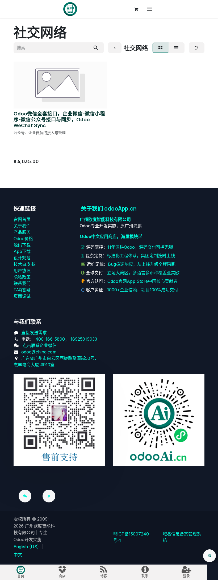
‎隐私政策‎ (22, 277)
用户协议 (22, 270)
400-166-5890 (50, 339)
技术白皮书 (24, 264)
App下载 (22, 251)
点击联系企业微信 (40, 345)
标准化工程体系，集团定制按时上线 (141, 255)
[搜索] (95, 47)
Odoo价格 (23, 238)
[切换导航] (149, 9)
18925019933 (83, 339)
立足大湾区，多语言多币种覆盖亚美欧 (143, 272)
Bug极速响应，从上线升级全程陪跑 (141, 264)
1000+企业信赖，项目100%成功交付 (142, 289)
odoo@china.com (38, 352)
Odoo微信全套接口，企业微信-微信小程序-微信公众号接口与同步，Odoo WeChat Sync (59, 119)
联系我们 (22, 283)
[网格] (160, 47)
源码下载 (22, 245)
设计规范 (22, 257)
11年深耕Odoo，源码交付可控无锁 (140, 247)
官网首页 (22, 219)
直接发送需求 (34, 332)
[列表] (176, 47)
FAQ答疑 (22, 289)
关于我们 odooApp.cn (109, 208)
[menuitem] (26, 547)
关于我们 (22, 225)
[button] (22, 101)
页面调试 (22, 296)
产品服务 (22, 232)
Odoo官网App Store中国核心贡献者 (142, 281)
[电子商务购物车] (136, 9)
